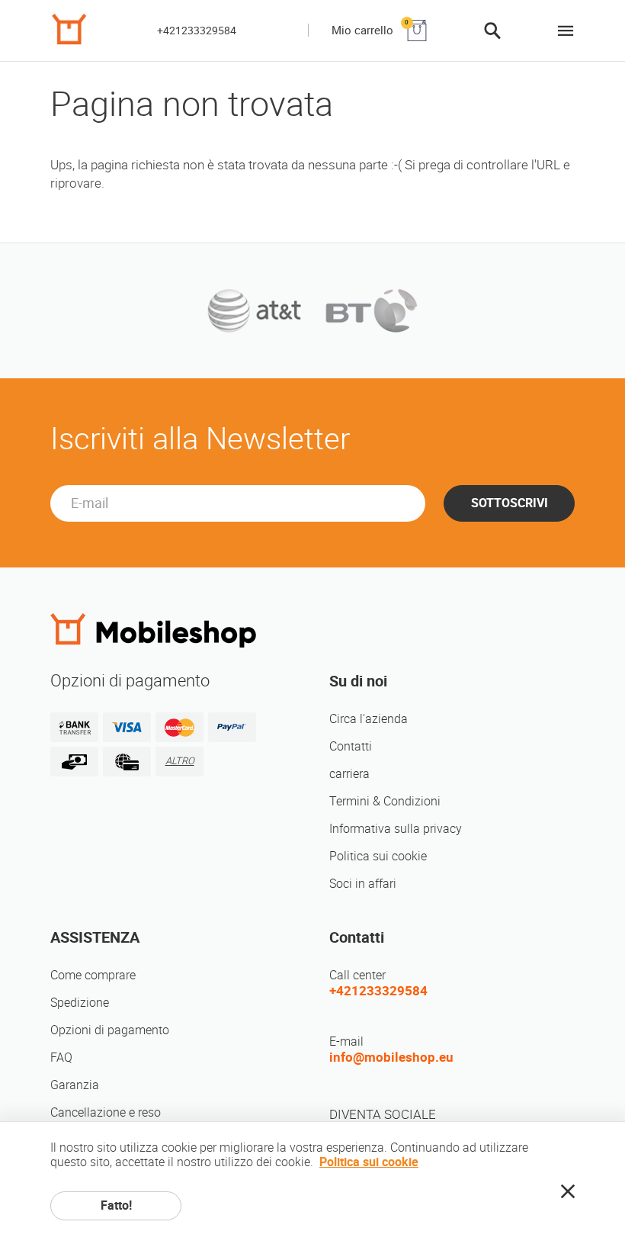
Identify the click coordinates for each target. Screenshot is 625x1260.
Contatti (350, 746)
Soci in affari (362, 883)
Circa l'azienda (368, 719)
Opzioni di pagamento (109, 1030)
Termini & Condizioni (385, 801)
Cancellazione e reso (105, 1112)
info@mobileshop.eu (391, 1057)
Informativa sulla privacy (395, 828)
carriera (349, 774)
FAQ (61, 1057)
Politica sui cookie (378, 856)
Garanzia (74, 1085)
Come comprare (93, 975)
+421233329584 (196, 30)
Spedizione (79, 1002)
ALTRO (179, 761)
